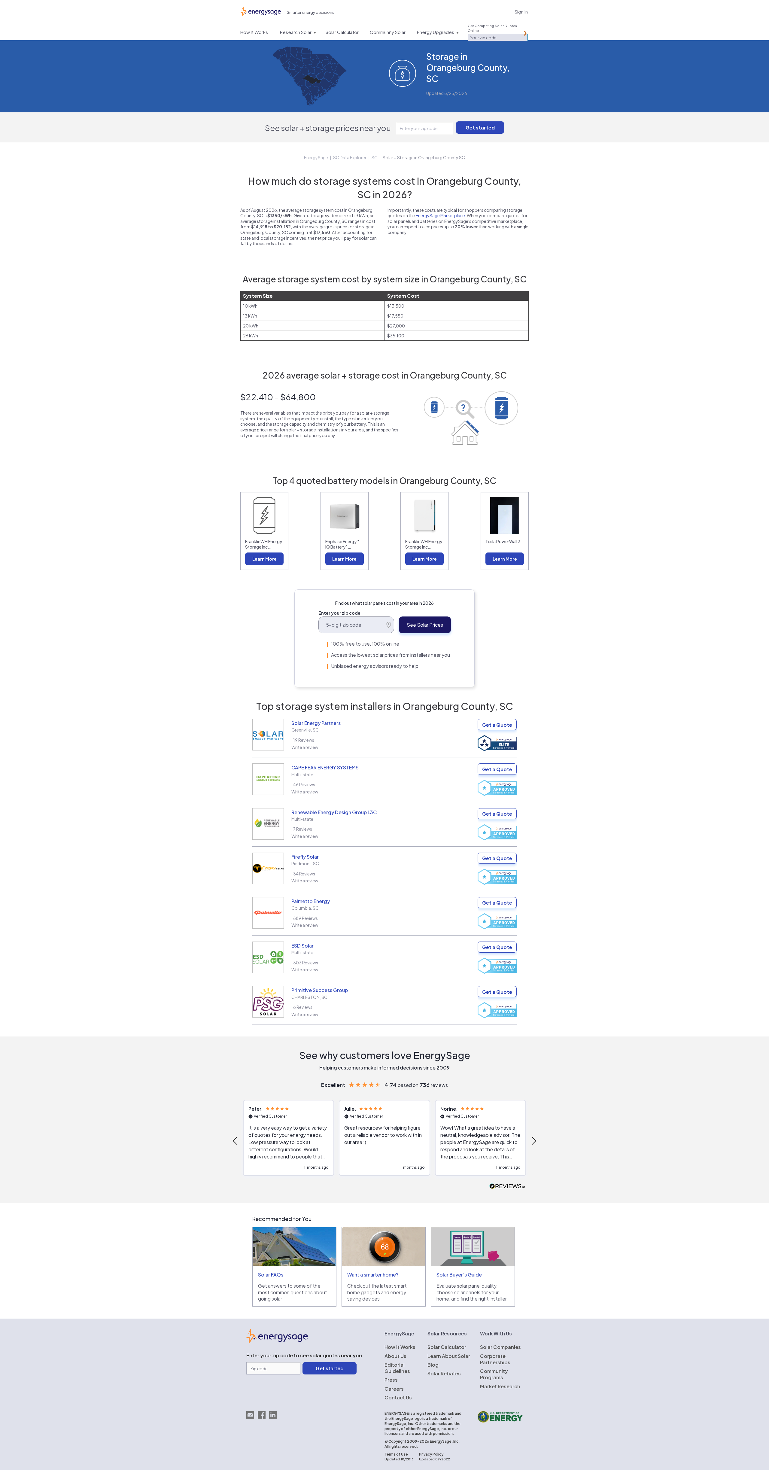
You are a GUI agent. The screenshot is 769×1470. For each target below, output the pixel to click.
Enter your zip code (339, 612)
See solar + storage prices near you (328, 128)
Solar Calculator (446, 1347)
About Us (395, 1356)
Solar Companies (500, 1347)
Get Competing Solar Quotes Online (492, 28)
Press (391, 1380)
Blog (433, 1365)
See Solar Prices (425, 625)
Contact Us (398, 1397)
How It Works (399, 1347)
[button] (235, 1140)
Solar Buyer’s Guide (459, 1274)
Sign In (521, 11)
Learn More (264, 559)
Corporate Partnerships (495, 1359)
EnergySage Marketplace (440, 215)
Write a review (304, 747)
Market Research (500, 1386)
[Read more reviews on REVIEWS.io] (507, 1186)
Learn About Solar (448, 1356)
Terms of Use (396, 1454)
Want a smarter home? (372, 1274)
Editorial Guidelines (397, 1368)
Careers (394, 1389)
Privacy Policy (431, 1454)
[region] (384, 1141)
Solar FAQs (270, 1274)
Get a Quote (497, 725)
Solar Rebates (444, 1373)
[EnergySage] (277, 1341)
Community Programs (494, 1374)
